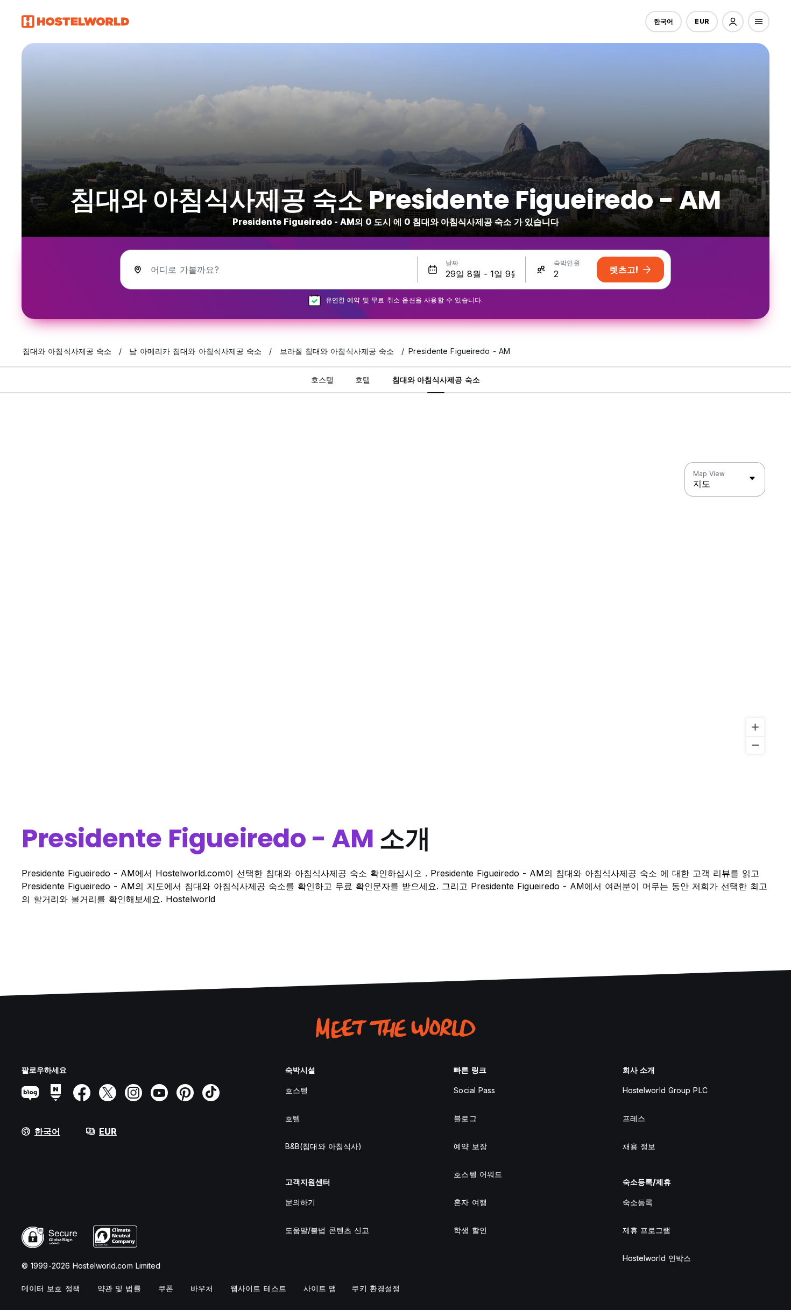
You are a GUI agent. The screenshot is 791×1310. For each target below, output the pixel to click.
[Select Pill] (733, 21)
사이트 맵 (320, 1288)
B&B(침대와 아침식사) (323, 1146)
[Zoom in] (755, 727)
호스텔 (296, 1090)
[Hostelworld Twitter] (107, 1092)
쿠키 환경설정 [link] (375, 1288)
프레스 (634, 1118)
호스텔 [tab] (322, 379)
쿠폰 (165, 1288)
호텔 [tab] (362, 379)
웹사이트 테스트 (258, 1288)
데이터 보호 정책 (51, 1288)
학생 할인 (470, 1230)
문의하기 (300, 1202)
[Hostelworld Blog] (30, 1092)
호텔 (292, 1118)
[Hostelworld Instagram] (133, 1092)
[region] (395, 608)
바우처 (201, 1288)
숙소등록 (638, 1202)
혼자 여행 (470, 1202)
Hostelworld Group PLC (665, 1090)
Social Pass (474, 1090)
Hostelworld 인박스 (657, 1258)
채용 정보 (639, 1146)
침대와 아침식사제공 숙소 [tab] (436, 379)
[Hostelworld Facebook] (81, 1092)
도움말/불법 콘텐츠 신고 (327, 1230)
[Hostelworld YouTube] (159, 1092)
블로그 (465, 1118)
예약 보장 (470, 1146)
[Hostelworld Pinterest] (185, 1092)
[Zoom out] (755, 745)
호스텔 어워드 (478, 1174)
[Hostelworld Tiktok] (211, 1092)
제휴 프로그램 (647, 1230)
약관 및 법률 (119, 1288)
